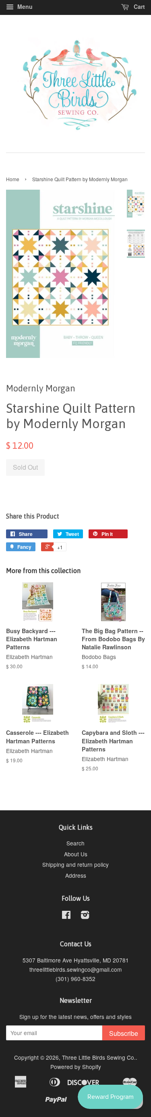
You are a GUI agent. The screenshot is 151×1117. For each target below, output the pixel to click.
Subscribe (123, 1033)
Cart (138, 6)
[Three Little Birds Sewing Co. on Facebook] (66, 916)
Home (12, 179)
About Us (75, 854)
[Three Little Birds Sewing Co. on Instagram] (85, 916)
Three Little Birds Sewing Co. (99, 1057)
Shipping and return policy (75, 864)
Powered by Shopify (75, 1067)
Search (75, 843)
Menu (24, 6)
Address (75, 875)
